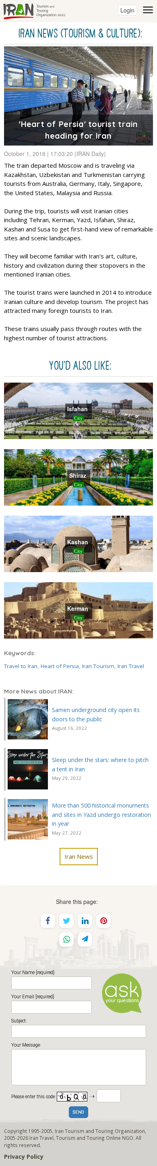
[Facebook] (48, 921)
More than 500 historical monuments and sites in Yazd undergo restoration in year (101, 814)
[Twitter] (66, 921)
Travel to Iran (20, 666)
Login (127, 10)
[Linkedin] (85, 921)
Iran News (78, 856)
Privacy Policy (23, 1156)
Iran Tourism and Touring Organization (100, 1131)
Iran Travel (131, 666)
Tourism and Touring (80, 1138)
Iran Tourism (98, 666)
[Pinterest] (103, 921)
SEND (78, 1112)
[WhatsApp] (66, 939)
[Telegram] (85, 939)
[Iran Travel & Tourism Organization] (34, 10)
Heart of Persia (60, 666)
